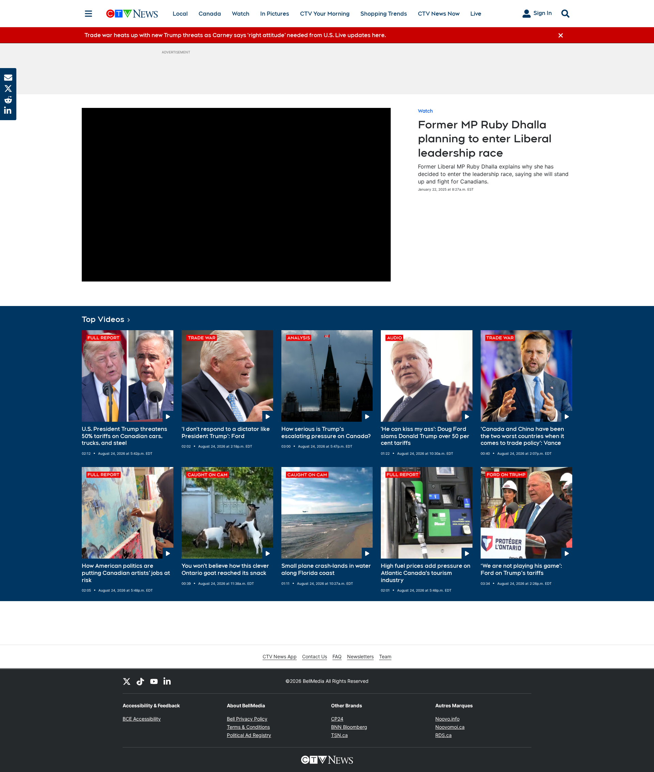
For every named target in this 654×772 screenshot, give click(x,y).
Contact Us (314, 656)
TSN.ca (339, 735)
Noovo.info (447, 719)
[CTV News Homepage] (132, 14)
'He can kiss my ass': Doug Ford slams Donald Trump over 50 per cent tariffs (425, 436)
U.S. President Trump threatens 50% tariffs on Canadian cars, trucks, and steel (124, 436)
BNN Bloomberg (349, 727)
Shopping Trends (383, 14)
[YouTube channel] (154, 681)
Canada (210, 14)
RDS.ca (443, 735)
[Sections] (88, 13)
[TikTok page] (140, 681)
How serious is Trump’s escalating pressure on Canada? (326, 432)
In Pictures (274, 14)
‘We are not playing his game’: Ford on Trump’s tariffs (521, 569)
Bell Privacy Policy (247, 719)
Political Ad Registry (249, 735)
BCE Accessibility (142, 719)
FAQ (337, 656)
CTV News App (280, 656)
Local (180, 14)
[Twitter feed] (127, 681)
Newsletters (360, 656)
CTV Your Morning (324, 14)
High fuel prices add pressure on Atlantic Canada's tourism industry (425, 573)
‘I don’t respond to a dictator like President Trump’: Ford (226, 432)
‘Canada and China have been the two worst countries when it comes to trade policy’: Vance (522, 436)
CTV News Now (439, 14)
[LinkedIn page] (168, 681)
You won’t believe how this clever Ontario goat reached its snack (225, 569)
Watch (240, 14)
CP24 (337, 719)
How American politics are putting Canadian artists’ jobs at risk (126, 573)
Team (385, 656)
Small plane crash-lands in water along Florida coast (326, 569)
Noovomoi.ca (450, 727)
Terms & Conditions (248, 727)
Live (475, 14)
